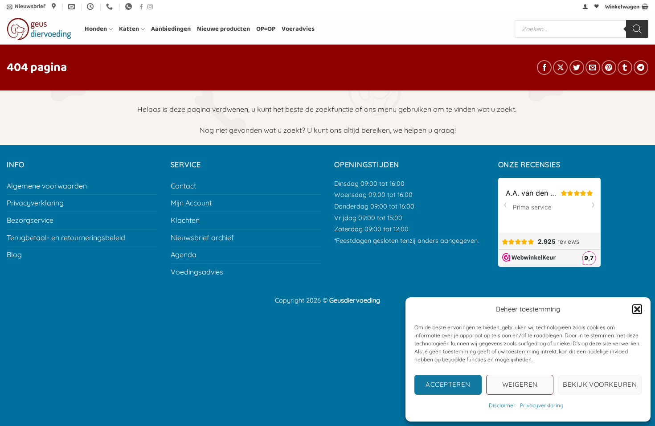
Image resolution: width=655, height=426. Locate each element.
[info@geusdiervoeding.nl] (72, 6)
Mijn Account (191, 202)
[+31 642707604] (110, 6)
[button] (637, 309)
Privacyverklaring (541, 405)
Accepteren (448, 384)
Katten (129, 29)
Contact (183, 185)
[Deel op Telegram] (641, 67)
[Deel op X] (560, 67)
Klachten (185, 220)
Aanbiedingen (171, 29)
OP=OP (265, 29)
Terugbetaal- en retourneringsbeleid (66, 237)
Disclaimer (502, 405)
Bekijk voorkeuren (600, 384)
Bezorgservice (30, 220)
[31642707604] (129, 6)
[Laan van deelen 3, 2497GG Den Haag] (55, 6)
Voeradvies (298, 29)
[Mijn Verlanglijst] (596, 7)
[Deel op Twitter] (576, 67)
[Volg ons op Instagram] (150, 7)
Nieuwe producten (223, 29)
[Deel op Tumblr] (625, 67)
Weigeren (520, 384)
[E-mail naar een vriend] (592, 67)
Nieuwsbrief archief (202, 237)
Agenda (183, 254)
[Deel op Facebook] (544, 67)
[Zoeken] (637, 29)
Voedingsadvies (197, 271)
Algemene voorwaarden (47, 185)
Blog (14, 254)
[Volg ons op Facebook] (141, 7)
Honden (96, 29)
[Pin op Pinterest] (609, 67)
